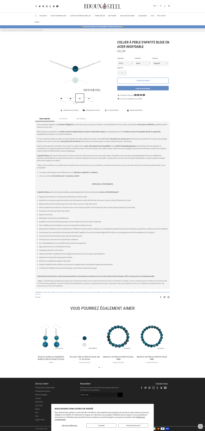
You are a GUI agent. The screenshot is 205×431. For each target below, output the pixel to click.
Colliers (126, 292)
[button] (99, 367)
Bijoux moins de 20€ (117, 292)
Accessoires (142, 16)
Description (45, 118)
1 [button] (74, 104)
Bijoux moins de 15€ (103, 292)
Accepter (101, 425)
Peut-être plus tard (133, 425)
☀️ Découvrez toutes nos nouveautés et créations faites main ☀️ (103, 27)
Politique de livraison (42, 391)
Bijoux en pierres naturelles (80, 16)
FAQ (36, 416)
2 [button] (76, 104)
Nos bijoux (81, 118)
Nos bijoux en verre (127, 16)
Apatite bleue (47, 292)
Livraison (63, 118)
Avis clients (161, 16)
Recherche (39, 402)
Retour (37, 409)
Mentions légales (41, 394)
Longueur (120, 58)
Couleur (155, 58)
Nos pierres (112, 16)
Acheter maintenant (143, 88)
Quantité (120, 68)
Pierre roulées (100, 16)
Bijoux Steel (43, 429)
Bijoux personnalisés (58, 16)
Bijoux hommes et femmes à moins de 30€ (83, 292)
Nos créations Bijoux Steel (156, 292)
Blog (152, 16)
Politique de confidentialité (45, 387)
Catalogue (43, 16)
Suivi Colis (39, 405)
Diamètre (138, 58)
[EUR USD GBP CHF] (155, 6)
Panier (37, 22)
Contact (38, 398)
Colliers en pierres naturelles (138, 292)
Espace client (40, 419)
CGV (36, 412)
